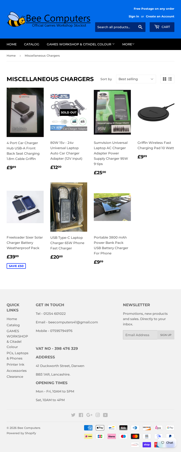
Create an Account (160, 16)
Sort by (106, 79)
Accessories (17, 371)
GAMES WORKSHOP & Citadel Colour (79, 44)
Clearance (15, 376)
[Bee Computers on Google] (89, 415)
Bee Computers (28, 428)
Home (12, 44)
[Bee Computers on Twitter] (73, 415)
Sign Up (166, 335)
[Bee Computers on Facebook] (81, 415)
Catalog (31, 44)
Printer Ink (15, 364)
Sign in (134, 16)
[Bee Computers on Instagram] (98, 415)
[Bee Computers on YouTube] (105, 415)
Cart (165, 27)
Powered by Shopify (21, 433)
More (127, 44)
